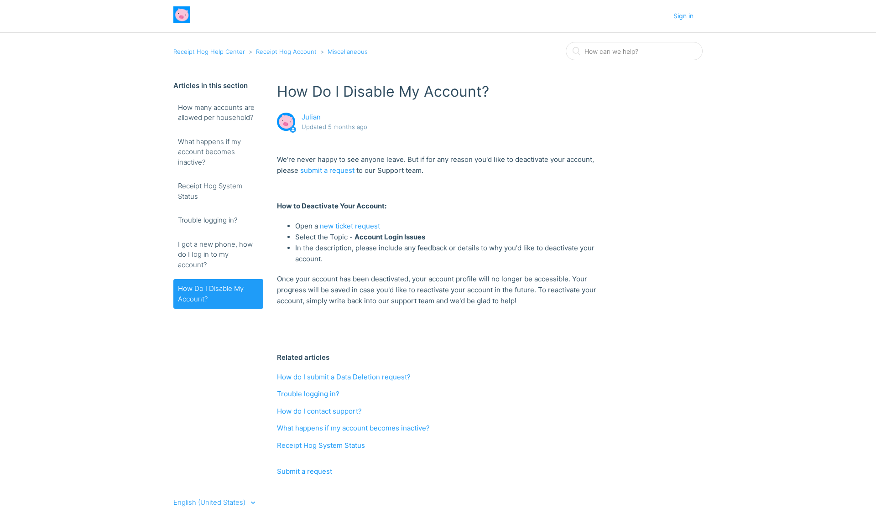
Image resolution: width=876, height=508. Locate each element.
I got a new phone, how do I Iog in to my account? (215, 254)
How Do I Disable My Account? (211, 293)
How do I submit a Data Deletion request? (344, 377)
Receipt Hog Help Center (209, 51)
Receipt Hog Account (286, 51)
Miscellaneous (348, 51)
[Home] (181, 20)
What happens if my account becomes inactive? (209, 151)
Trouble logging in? (207, 220)
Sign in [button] (683, 16)
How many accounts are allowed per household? (216, 112)
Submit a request (304, 471)
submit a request (327, 170)
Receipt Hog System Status (210, 191)
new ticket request (350, 226)
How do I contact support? (319, 411)
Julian (311, 117)
